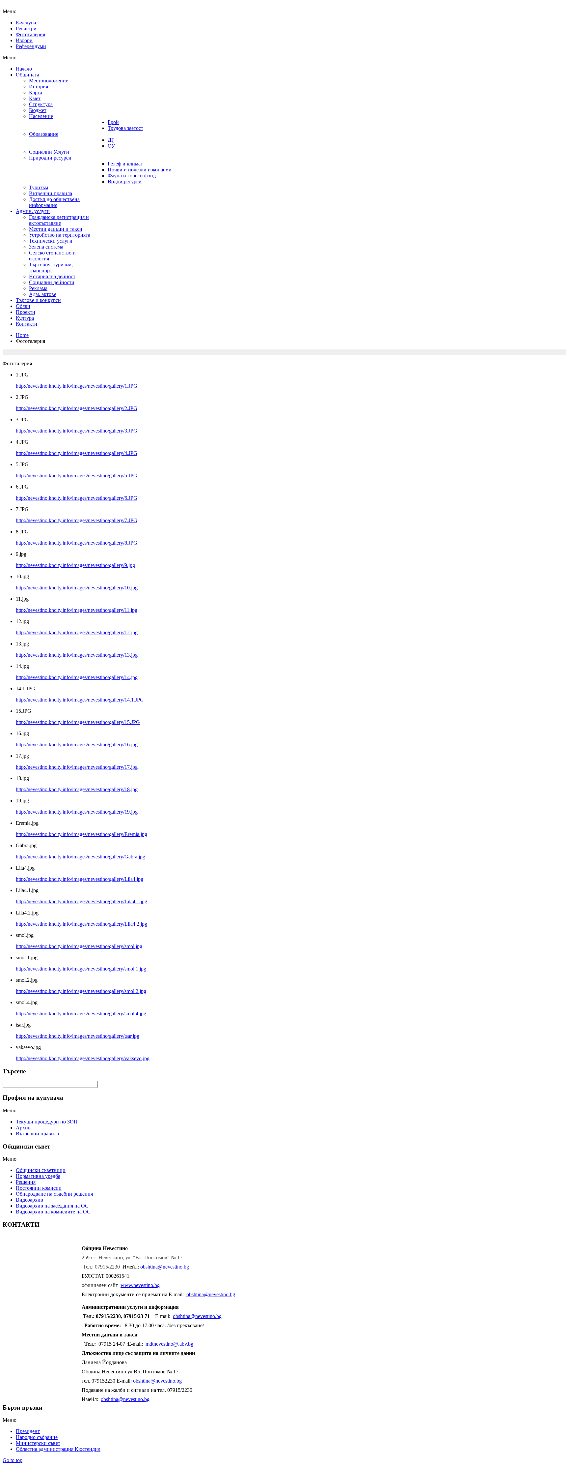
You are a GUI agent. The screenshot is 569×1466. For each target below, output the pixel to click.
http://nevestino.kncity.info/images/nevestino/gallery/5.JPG (76, 475)
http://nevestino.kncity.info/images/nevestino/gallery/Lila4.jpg (79, 879)
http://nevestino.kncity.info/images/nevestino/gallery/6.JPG (76, 498)
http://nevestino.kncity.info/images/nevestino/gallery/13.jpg (77, 655)
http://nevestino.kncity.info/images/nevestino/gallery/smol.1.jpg (81, 969)
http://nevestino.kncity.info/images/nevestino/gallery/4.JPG (76, 453)
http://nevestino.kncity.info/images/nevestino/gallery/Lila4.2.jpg (81, 924)
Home (22, 335)
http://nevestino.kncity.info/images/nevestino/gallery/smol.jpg (79, 946)
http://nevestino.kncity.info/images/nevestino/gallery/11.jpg (76, 610)
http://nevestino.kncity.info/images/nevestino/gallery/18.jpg (77, 789)
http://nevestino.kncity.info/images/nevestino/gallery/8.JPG (76, 543)
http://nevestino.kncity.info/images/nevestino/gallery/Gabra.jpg (80, 856)
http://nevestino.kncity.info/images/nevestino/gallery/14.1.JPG (80, 700)
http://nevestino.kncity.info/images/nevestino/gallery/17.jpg (77, 767)
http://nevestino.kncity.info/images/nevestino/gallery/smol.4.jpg (81, 1013)
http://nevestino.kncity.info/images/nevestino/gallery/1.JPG (76, 386)
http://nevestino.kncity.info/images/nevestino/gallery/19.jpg (77, 812)
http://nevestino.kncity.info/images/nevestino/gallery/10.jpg (77, 587)
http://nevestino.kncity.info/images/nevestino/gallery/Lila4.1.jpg (81, 901)
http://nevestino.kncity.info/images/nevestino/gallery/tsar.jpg (77, 1036)
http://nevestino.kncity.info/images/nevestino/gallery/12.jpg (77, 632)
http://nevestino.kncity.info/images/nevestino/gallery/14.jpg (77, 677)
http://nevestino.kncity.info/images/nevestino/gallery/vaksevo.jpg (82, 1058)
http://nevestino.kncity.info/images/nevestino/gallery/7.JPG (76, 520)
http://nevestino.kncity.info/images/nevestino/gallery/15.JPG (78, 722)
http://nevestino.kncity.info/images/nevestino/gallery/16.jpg (77, 744)
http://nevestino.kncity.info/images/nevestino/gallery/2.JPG (76, 408)
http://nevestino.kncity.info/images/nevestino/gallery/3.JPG (76, 431)
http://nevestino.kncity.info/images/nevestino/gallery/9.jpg (75, 565)
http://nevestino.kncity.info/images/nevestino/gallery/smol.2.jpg (81, 991)
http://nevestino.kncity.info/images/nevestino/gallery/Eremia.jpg (81, 834)
